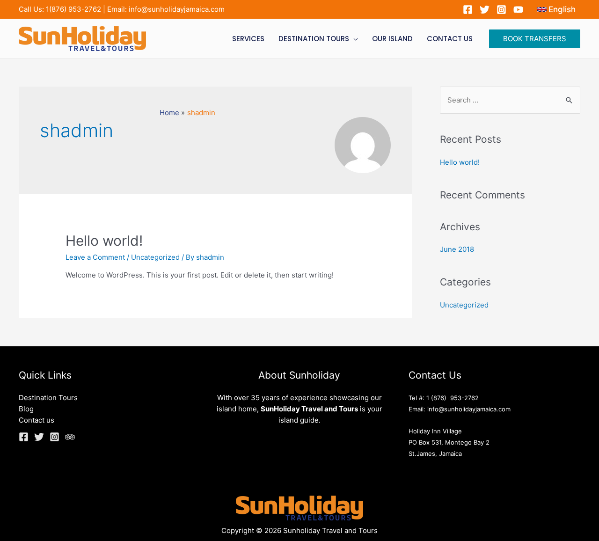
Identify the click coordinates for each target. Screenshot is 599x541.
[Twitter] (484, 10)
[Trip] (70, 437)
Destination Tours (48, 397)
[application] (353, 38)
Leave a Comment (95, 257)
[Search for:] (510, 99)
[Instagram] (501, 10)
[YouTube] (518, 10)
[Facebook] (468, 10)
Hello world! (104, 240)
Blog (26, 408)
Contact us (36, 420)
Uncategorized (155, 257)
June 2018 (457, 249)
